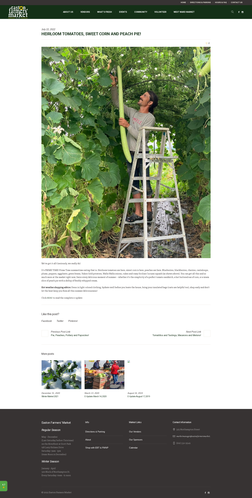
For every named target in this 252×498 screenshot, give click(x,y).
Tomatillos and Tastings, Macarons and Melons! (177, 335)
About (88, 439)
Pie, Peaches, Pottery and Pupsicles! (70, 335)
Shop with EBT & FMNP (96, 447)
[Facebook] (238, 12)
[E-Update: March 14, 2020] (104, 374)
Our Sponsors (135, 439)
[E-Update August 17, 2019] (147, 374)
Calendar (133, 447)
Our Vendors (135, 431)
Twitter (60, 321)
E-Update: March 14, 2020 (95, 396)
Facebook (46, 321)
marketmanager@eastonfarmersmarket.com (195, 436)
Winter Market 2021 (50, 396)
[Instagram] (242, 12)
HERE (50, 297)
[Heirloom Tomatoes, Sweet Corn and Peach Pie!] (126, 152)
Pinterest (72, 321)
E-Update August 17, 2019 (139, 396)
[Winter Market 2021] (61, 374)
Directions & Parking (95, 431)
